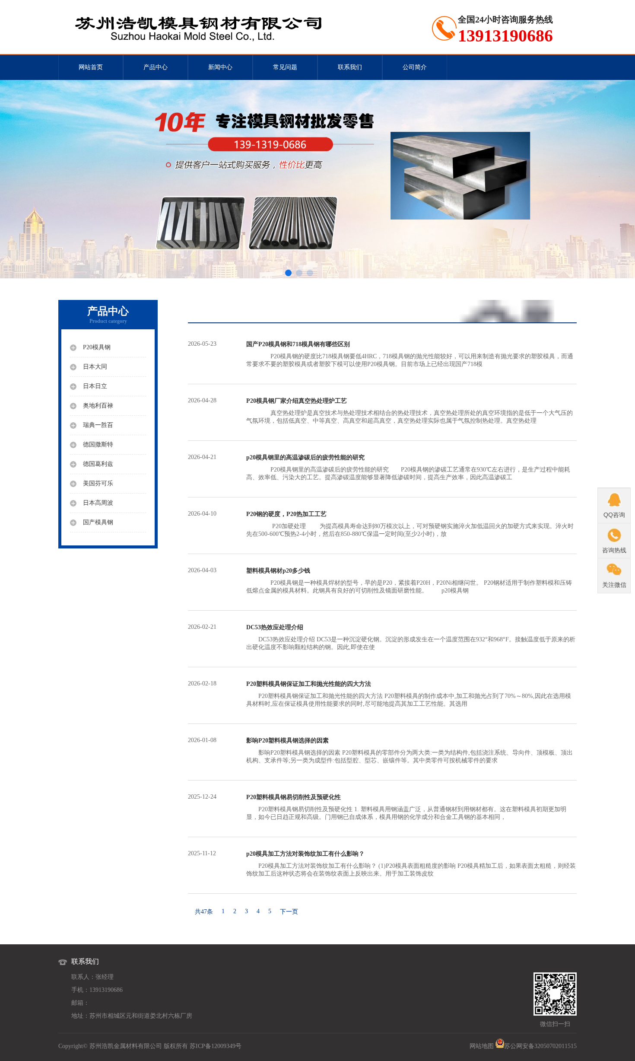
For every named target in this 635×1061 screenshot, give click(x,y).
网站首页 (91, 67)
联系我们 (350, 67)
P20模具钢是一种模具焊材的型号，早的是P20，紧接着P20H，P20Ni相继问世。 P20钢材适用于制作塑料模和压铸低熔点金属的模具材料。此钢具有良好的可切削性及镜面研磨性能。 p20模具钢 (409, 580)
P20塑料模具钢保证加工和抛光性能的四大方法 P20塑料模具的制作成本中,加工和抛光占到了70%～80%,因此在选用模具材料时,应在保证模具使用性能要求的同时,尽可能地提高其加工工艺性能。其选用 (408, 694)
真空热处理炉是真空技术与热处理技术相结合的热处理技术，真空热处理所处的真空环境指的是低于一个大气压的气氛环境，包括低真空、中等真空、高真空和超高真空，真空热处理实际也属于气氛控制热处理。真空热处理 (409, 411)
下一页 (289, 911)
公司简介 (415, 67)
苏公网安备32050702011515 (540, 1046)
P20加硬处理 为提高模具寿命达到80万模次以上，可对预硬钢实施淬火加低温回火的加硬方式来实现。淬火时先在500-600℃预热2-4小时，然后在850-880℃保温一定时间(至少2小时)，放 (410, 524)
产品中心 (155, 67)
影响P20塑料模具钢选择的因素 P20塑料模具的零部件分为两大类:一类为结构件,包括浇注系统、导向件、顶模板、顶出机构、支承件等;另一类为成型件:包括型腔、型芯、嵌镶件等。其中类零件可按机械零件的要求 (409, 750)
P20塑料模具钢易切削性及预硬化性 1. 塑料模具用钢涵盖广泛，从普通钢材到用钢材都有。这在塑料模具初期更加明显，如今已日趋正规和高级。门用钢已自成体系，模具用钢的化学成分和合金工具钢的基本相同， (406, 807)
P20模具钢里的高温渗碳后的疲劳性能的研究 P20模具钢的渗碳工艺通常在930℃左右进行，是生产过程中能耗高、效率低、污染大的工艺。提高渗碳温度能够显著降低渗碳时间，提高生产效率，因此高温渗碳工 (408, 467)
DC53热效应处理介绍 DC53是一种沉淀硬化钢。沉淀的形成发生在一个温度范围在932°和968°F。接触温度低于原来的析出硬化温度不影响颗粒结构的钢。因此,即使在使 (410, 637)
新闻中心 (220, 67)
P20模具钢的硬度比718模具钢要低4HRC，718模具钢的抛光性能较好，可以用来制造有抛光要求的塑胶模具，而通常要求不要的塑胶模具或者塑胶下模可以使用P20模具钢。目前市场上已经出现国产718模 (409, 354)
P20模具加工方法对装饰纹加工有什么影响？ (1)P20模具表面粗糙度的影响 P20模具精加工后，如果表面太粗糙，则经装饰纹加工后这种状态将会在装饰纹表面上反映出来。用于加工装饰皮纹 (411, 864)
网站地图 (482, 1046)
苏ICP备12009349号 (215, 1046)
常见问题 (285, 67)
